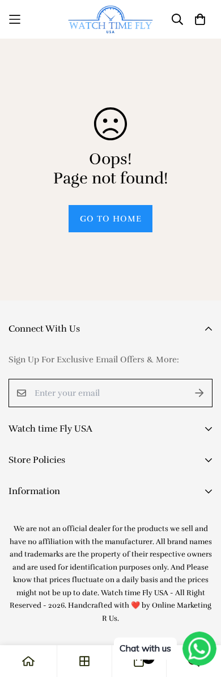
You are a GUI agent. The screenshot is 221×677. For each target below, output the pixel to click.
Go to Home (111, 219)
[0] (138, 661)
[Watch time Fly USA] (110, 19)
